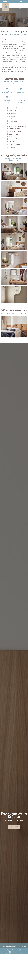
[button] (24, 5)
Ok (10, 951)
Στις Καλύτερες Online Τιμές (14, 820)
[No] (25, 949)
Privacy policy (16, 951)
